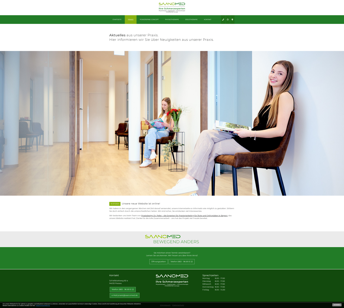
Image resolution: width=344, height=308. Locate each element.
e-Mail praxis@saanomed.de (125, 295)
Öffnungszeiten (158, 262)
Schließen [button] (337, 304)
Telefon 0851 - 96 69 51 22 (181, 262)
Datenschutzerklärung (43, 305)
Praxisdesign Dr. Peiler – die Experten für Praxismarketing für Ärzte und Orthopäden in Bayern (184, 216)
